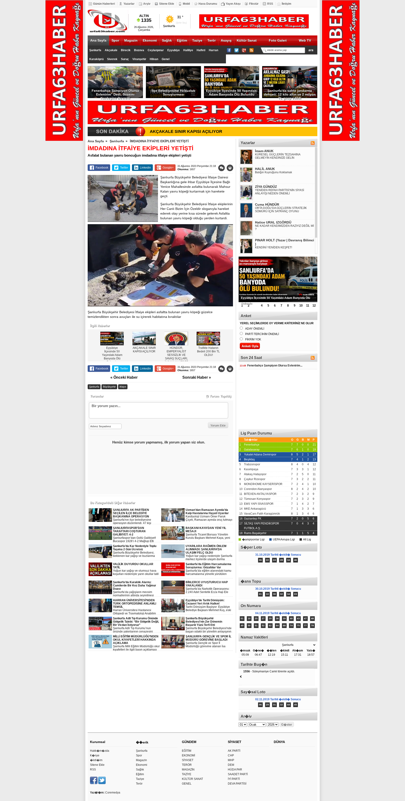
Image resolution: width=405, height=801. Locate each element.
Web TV (305, 40)
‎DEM (231, 764)
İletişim (286, 3)
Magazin (131, 40)
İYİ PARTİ (234, 779)
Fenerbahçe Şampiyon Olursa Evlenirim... (271, 365)
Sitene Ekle (166, 3)
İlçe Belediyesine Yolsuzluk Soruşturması (173, 92)
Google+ (168, 167)
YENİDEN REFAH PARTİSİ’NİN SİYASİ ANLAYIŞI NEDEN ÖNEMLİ (279, 192)
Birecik (126, 50)
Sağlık (167, 40)
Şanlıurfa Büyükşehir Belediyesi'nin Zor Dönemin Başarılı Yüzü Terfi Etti (209, 625)
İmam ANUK (264, 151)
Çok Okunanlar (258, 571)
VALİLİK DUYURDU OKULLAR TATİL (136, 569)
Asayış (226, 40)
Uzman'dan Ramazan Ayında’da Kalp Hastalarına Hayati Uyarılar (209, 515)
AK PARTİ (234, 750)
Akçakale (111, 50)
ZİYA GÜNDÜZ (266, 187)
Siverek (112, 59)
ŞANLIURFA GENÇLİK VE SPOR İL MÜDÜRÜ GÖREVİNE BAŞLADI (208, 641)
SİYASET (187, 760)
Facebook (102, 167)
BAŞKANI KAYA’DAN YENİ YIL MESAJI (208, 533)
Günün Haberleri (104, 3)
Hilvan (154, 59)
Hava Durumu (208, 3)
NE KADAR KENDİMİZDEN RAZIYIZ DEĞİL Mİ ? (284, 227)
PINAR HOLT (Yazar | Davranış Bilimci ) (284, 242)
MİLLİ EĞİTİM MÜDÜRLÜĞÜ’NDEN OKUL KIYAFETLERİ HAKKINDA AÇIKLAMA (136, 643)
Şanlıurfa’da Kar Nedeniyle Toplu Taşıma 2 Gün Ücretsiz (136, 551)
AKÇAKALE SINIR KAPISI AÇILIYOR (186, 131)
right (229, 342)
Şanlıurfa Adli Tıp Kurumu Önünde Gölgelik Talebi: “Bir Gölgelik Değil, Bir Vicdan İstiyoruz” (136, 625)
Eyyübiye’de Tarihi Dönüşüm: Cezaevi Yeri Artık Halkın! (208, 605)
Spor (115, 40)
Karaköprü (96, 59)
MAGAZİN (188, 769)
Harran (213, 50)
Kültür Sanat (247, 40)
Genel (165, 59)
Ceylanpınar (156, 50)
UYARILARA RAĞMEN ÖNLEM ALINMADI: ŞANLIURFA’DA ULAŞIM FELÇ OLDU (209, 552)
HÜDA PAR (235, 769)
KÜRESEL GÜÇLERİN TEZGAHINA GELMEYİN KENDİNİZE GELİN (277, 156)
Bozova (139, 50)
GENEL (186, 783)
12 (314, 305)
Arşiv (146, 3)
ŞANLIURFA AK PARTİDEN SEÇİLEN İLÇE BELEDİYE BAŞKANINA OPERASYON (136, 516)
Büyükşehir (109, 386)
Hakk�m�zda (99, 750)
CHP (231, 755)
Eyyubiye (173, 50)
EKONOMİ (188, 755)
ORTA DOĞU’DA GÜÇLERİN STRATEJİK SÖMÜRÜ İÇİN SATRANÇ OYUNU (281, 209)
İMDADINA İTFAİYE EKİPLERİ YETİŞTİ (159, 141)
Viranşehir (139, 59)
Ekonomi (150, 40)
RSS (270, 3)
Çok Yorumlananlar (298, 571)
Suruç (125, 59)
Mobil (186, 3)
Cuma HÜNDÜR (267, 204)
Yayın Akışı (233, 3)
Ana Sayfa (98, 40)
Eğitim (182, 40)
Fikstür (254, 3)
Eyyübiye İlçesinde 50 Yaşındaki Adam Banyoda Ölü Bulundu (231, 92)
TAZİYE (186, 774)
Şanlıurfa (95, 50)
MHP (231, 760)
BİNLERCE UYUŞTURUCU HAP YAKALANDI (207, 587)
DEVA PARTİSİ (237, 783)
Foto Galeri (278, 40)
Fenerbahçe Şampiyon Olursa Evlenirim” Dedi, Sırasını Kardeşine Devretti (115, 93)
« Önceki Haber (124, 377)
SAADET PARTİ (238, 774)
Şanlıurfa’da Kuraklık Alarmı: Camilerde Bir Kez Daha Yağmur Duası (136, 589)
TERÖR (187, 764)
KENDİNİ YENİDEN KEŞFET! (273, 247)
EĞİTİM (186, 750)
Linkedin (145, 167)
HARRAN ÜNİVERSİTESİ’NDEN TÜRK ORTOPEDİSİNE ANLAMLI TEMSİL (136, 607)
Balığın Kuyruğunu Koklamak (273, 172)
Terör (211, 40)
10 (301, 305)
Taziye (197, 40)
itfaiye (123, 386)
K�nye (94, 755)
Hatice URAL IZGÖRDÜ (273, 222)
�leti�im (96, 760)
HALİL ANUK (265, 169)
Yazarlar (129, 3)
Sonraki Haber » (196, 377)
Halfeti (201, 50)
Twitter (124, 167)
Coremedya (112, 792)
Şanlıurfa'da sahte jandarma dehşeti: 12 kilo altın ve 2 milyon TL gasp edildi (290, 93)
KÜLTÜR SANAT (192, 779)
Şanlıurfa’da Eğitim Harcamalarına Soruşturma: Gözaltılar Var (209, 569)
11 (307, 305)
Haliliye (188, 50)
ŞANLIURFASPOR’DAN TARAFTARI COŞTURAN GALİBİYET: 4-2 (134, 534)
